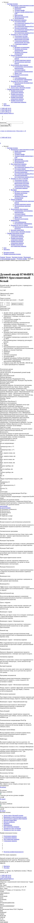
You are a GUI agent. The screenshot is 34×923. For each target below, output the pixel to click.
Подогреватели (19, 18)
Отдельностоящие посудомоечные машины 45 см (24, 22)
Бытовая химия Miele (17, 86)
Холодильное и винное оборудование (15, 818)
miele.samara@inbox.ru (7, 113)
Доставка (6, 867)
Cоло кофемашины (20, 78)
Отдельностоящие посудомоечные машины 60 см (24, 25)
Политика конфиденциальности (13, 852)
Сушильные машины (21, 44)
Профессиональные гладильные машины (17, 91)
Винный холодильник (21, 74)
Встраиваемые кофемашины (23, 79)
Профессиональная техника (15, 89)
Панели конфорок (16, 55)
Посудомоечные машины (18, 20)
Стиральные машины (10, 841)
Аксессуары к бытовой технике (20, 87)
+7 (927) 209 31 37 (5, 111)
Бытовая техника (12, 4)
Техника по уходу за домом (19, 81)
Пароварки (18, 8)
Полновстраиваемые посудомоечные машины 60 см (24, 28)
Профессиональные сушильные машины (17, 94)
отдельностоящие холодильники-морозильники (24, 70)
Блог (5, 103)
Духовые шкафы (20, 10)
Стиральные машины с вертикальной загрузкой (22, 41)
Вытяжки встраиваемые (22, 47)
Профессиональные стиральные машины (17, 98)
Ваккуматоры (19, 15)
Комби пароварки (20, 7)
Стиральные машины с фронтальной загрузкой (22, 38)
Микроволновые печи (21, 16)
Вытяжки (14, 45)
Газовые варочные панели (23, 60)
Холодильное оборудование (19, 65)
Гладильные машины (10, 836)
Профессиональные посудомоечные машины (18, 101)
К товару (3, 799)
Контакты (7, 105)
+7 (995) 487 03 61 (5, 108)
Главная (2, 257)
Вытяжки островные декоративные (21, 53)
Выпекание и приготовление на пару (22, 5)
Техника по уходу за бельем (19, 34)
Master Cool (18, 73)
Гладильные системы (21, 36)
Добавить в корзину (17, 304)
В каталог (3, 787)
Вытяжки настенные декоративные (21, 49)
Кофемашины (15, 76)
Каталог (8, 257)
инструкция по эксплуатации (5, 507)
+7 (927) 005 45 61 (5, 110)
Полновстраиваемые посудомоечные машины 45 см (24, 32)
